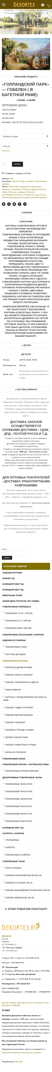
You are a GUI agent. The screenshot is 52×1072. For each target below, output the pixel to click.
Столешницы (12, 840)
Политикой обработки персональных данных (21, 1052)
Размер (6, 132)
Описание (27, 213)
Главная (9, 10)
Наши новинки (13, 689)
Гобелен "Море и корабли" (19, 674)
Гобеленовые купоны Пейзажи (22, 770)
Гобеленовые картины (32, 10)
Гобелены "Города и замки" (19, 729)
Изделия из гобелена (14, 640)
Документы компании (11, 1005)
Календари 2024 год (12, 827)
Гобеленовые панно (13, 758)
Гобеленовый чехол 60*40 (18, 806)
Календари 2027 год (12, 589)
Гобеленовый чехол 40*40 (18, 791)
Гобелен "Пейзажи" (15, 722)
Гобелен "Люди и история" (19, 707)
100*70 (22, 359)
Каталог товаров (9, 1002)
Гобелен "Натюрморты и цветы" (22, 682)
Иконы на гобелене (15, 752)
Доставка (22, 1002)
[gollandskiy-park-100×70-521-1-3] (26, 53)
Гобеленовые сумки (16, 646)
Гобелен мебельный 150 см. (19, 897)
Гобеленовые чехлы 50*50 (18, 798)
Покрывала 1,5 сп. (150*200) (19, 613)
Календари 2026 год (12, 584)
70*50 (34, 359)
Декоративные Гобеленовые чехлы (22, 777)
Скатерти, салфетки (13, 833)
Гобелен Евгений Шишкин (19, 715)
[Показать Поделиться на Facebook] (9, 204)
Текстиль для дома (15, 654)
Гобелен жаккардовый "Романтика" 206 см (27, 890)
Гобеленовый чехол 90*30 (18, 821)
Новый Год (8, 578)
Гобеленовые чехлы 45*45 (18, 784)
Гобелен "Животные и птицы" (20, 744)
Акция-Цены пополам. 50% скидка (20, 601)
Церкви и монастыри (16, 737)
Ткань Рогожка (13, 867)
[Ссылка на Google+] (19, 204)
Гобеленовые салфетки (17, 854)
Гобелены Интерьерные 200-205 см (23, 875)
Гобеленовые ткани (13, 861)
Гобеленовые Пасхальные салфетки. (23, 634)
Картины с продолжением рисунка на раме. (24, 698)
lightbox (6, 65)
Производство (8, 142)
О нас (45, 1002)
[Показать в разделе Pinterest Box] (14, 204)
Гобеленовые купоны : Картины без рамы (25, 764)
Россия (22, 365)
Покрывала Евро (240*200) (18, 628)
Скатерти (10, 847)
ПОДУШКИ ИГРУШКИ (12, 572)
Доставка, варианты (27, 390)
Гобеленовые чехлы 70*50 (18, 813)
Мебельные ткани (12, 595)
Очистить (6, 150)
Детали (27, 345)
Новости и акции (34, 1002)
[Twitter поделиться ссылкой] (3, 204)
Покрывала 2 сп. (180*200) (18, 620)
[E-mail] (25, 204)
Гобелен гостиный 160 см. (19, 882)
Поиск (4, 549)
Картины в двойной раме (18, 667)
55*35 (28, 359)
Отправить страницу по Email (18, 173)
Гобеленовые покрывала (16, 606)
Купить (17, 164)
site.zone (19, 1061)
